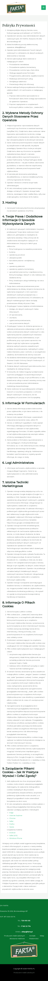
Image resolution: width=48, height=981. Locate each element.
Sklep (42, 936)
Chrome (12, 818)
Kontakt (32, 936)
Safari (11, 821)
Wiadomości (34, 938)
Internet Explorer (15, 815)
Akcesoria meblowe (17, 938)
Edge (11, 813)
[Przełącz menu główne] (43, 7)
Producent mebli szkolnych (14, 936)
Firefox (11, 824)
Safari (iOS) (13, 835)
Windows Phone (15, 838)
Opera (11, 827)
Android (12, 833)
